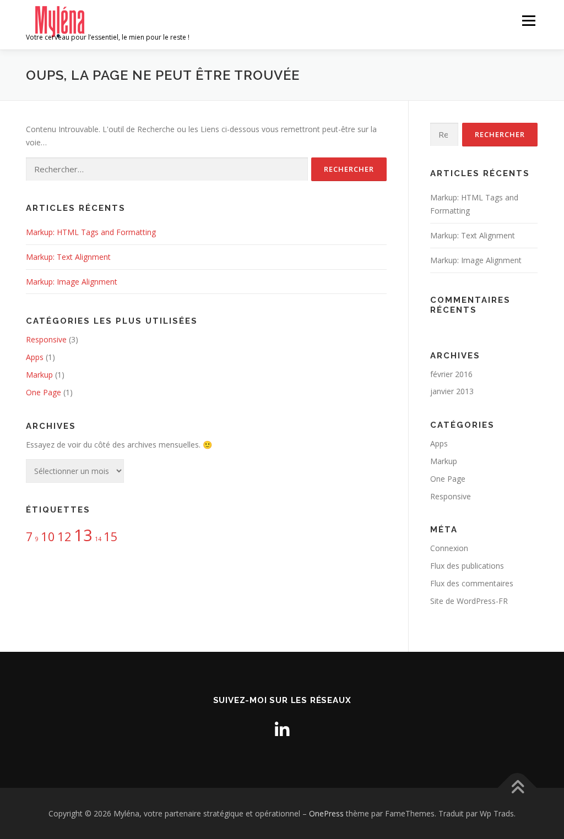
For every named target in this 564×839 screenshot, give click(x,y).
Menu (528, 20)
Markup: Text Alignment (68, 257)
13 (83, 535)
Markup (39, 374)
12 (64, 536)
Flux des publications (467, 565)
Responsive (46, 339)
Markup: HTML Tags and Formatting (91, 232)
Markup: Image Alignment (71, 281)
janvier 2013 (452, 391)
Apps (35, 357)
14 (98, 539)
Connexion (449, 548)
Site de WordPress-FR (469, 601)
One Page (43, 392)
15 (111, 536)
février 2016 (451, 374)
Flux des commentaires (471, 583)
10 (48, 536)
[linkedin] (282, 729)
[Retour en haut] (517, 788)
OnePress (326, 813)
